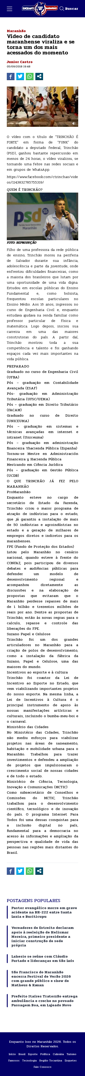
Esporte (33, 1054)
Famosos (13, 1060)
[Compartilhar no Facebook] (11, 76)
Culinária (58, 1054)
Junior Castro (20, 62)
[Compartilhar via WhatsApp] (30, 76)
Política (45, 1054)
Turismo (71, 1054)
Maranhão (16, 31)
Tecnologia (29, 1060)
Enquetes (71, 1060)
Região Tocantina (50, 1060)
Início (12, 1054)
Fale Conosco (42, 1067)
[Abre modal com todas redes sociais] (39, 76)
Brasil (22, 1054)
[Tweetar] (20, 76)
